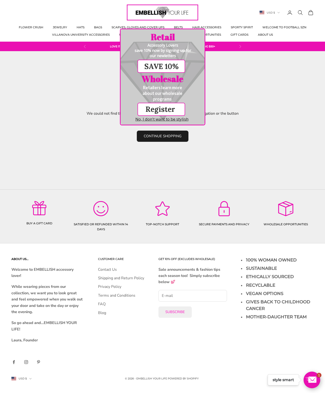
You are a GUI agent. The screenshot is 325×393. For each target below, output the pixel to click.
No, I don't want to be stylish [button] (161, 119)
